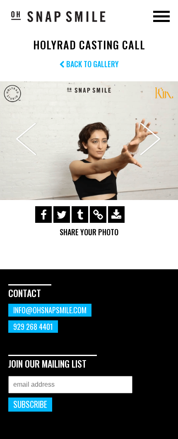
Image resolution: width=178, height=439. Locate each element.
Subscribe (30, 404)
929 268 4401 (33, 326)
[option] (89, 140)
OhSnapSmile (58, 16)
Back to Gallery (92, 64)
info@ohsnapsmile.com (50, 310)
